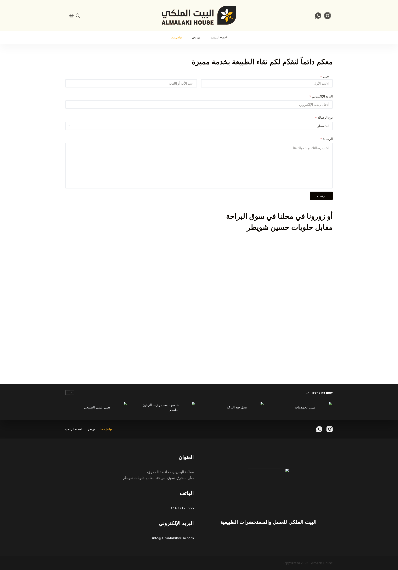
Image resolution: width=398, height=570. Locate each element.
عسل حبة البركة (237, 407)
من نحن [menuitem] (196, 37)
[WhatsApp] (318, 15)
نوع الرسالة (324, 117)
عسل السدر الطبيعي (97, 407)
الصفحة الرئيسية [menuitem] (218, 37)
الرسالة (326, 139)
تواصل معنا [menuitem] (176, 37)
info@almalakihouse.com (173, 538)
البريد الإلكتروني (321, 96)
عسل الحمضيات (305, 407)
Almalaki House (322, 563)
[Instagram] (327, 15)
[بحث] (78, 15)
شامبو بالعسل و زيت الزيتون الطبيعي (160, 407)
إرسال (321, 195)
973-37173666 (182, 508)
